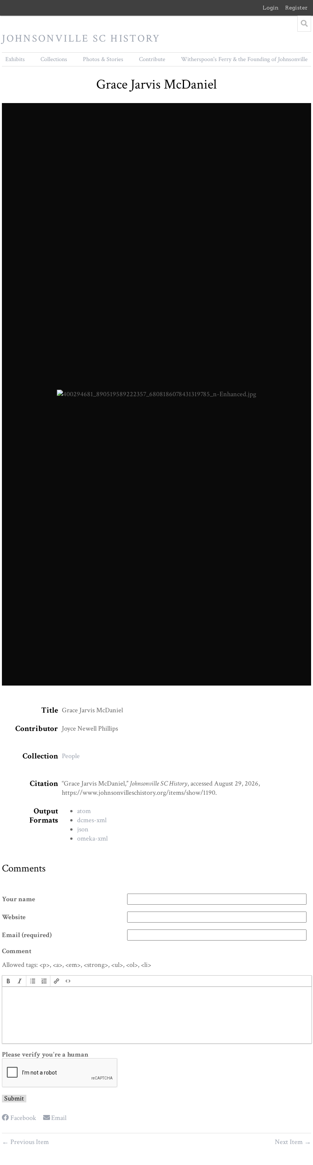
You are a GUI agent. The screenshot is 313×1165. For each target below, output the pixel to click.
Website (14, 917)
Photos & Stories (103, 59)
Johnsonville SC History (81, 38)
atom (84, 811)
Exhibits (15, 59)
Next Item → (293, 1142)
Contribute (152, 59)
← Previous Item (25, 1142)
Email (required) (27, 935)
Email (58, 1117)
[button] (8, 981)
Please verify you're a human (45, 1054)
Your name (18, 899)
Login (271, 8)
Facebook (23, 1117)
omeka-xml (92, 838)
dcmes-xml (91, 820)
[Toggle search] (304, 24)
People (71, 756)
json (83, 829)
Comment (16, 951)
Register (296, 8)
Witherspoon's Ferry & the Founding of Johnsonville (244, 59)
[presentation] (8, 981)
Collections (53, 59)
